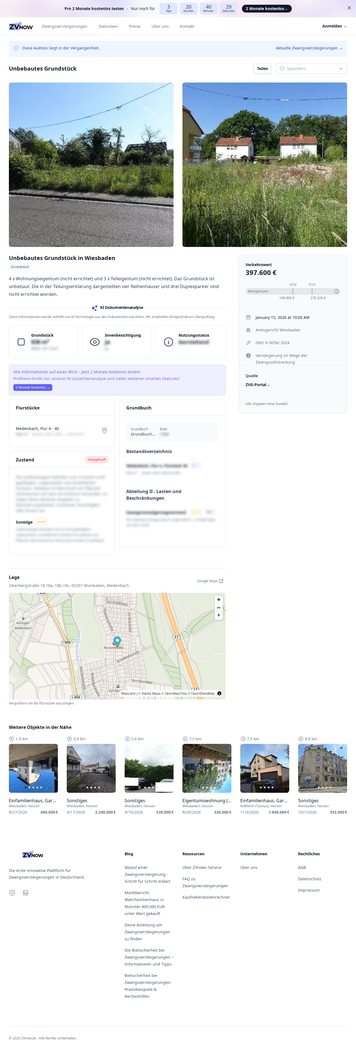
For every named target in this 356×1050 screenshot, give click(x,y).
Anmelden (334, 26)
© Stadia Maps (149, 693)
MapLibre (128, 693)
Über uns (160, 26)
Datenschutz (310, 878)
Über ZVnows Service (201, 867)
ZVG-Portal (258, 384)
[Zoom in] (219, 600)
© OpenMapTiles (174, 693)
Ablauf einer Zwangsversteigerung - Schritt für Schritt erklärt (147, 874)
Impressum (309, 890)
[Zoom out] (219, 608)
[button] (117, 642)
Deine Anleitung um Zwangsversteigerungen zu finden (147, 931)
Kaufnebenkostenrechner (206, 897)
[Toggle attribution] (219, 693)
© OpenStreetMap (201, 693)
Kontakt (187, 26)
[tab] (25, 787)
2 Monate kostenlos (267, 8)
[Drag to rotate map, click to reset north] (219, 616)
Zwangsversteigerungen (64, 26)
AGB (302, 867)
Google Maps (207, 581)
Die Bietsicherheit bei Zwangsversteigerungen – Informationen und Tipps (149, 957)
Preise (134, 26)
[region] (33, 768)
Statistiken (108, 26)
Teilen (262, 68)
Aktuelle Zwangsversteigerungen (309, 48)
